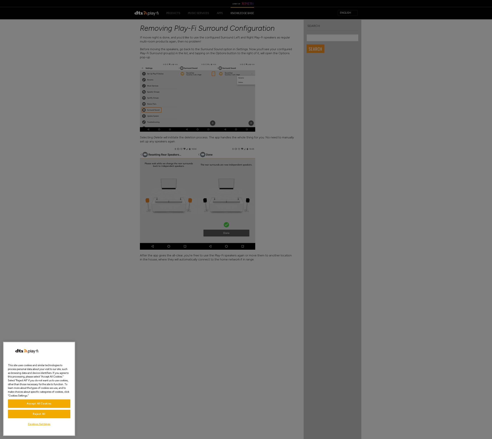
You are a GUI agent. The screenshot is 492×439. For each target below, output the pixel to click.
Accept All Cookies (39, 403)
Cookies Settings (39, 424)
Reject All (39, 413)
